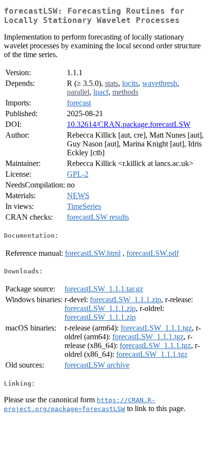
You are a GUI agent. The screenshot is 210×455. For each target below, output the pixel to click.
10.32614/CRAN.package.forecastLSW (128, 124)
